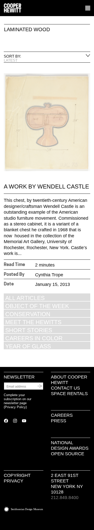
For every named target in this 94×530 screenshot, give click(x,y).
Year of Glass (28, 346)
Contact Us (65, 388)
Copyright (17, 475)
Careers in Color (34, 338)
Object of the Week (37, 306)
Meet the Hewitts (33, 322)
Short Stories (28, 330)
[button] (87, 8)
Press (58, 420)
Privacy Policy (15, 407)
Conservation (27, 314)
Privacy (13, 480)
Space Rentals (69, 393)
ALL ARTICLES (25, 298)
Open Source (67, 453)
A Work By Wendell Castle (46, 186)
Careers (62, 415)
